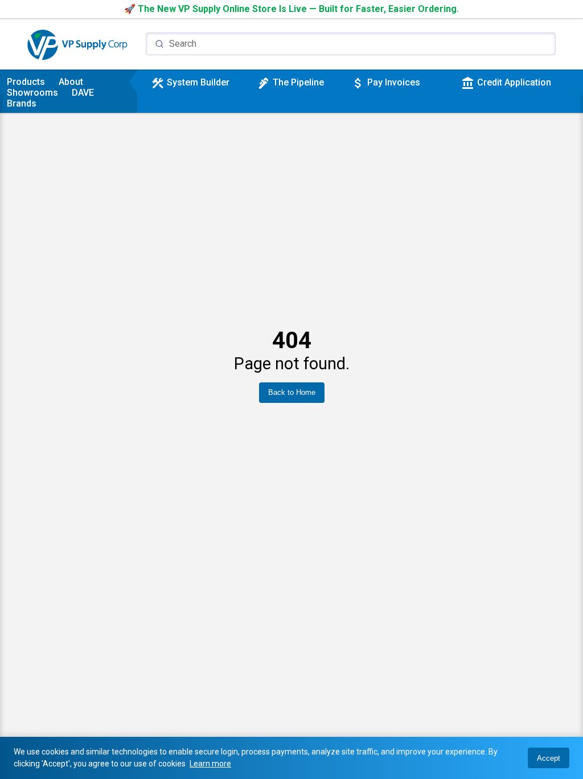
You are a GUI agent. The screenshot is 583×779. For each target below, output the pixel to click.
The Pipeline (290, 82)
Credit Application (506, 82)
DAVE (83, 92)
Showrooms (32, 92)
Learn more (210, 763)
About (71, 81)
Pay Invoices (385, 82)
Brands (21, 103)
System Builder (190, 82)
